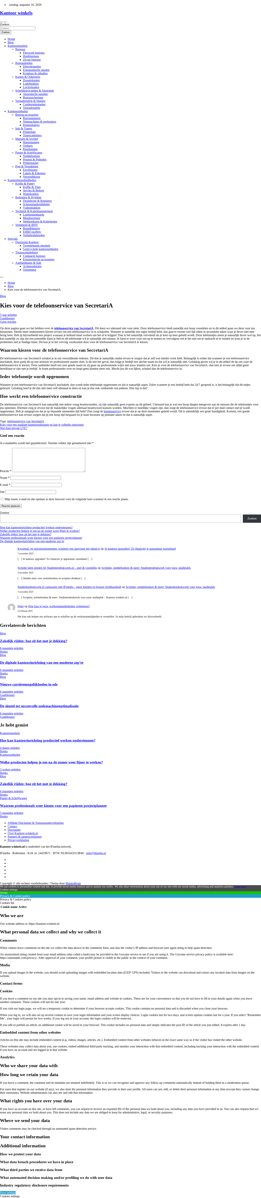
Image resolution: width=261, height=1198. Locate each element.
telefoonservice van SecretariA (25, 421)
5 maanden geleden (11, 813)
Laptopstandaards (33, 214)
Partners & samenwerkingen (25, 836)
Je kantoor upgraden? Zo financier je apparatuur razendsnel (140, 548)
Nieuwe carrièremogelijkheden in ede (29, 684)
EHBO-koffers (32, 231)
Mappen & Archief (26, 138)
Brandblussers (31, 228)
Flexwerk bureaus (34, 52)
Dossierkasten (31, 80)
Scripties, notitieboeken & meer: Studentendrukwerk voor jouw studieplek (146, 567)
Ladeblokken (31, 83)
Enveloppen (30, 169)
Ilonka (4, 651)
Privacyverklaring (18, 840)
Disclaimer (14, 829)
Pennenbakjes (31, 125)
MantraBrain (73, 883)
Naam (5, 477)
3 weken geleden (10, 769)
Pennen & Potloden (34, 159)
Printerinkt (29, 132)
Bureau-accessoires (26, 114)
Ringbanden (30, 149)
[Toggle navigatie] (1, 22)
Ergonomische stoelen (36, 70)
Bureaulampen (32, 118)
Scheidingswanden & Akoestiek (34, 90)
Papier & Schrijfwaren (28, 152)
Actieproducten (32, 266)
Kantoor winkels (16, 12)
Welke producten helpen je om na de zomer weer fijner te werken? (40, 531)
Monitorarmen (31, 218)
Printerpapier (30, 163)
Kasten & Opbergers (27, 76)
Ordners (28, 145)
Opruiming (29, 269)
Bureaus (20, 49)
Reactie (5, 471)
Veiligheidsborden (34, 235)
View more (240, 886)
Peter (21, 606)
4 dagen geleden (10, 747)
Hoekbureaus (31, 56)
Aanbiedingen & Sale (28, 262)
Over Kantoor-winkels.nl (23, 833)
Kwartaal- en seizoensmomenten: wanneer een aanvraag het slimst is (59, 548)
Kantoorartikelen (18, 111)
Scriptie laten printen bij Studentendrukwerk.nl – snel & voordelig (57, 567)
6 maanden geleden (11, 648)
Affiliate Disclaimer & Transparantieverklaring (36, 822)
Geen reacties (8, 321)
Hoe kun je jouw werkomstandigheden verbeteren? (59, 606)
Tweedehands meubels (36, 245)
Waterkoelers (31, 194)
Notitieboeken (31, 156)
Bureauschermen (33, 97)
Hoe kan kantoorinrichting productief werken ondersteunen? (36, 527)
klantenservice (112, 411)
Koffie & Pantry (25, 183)
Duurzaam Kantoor (27, 242)
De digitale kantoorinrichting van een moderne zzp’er (32, 541)
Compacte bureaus (34, 256)
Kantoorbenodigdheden (22, 180)
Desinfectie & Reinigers (37, 200)
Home (11, 39)
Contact (12, 826)
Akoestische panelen (35, 94)
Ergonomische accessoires (38, 259)
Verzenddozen (31, 176)
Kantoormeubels (18, 45)
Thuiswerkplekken (26, 252)
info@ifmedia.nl (96, 853)
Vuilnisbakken (31, 207)
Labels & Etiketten (34, 173)
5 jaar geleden (8, 314)
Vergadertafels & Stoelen (30, 101)
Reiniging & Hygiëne (28, 197)
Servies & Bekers (33, 190)
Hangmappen (31, 142)
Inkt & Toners (23, 128)
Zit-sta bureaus (32, 59)
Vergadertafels (31, 107)
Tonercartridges (32, 135)
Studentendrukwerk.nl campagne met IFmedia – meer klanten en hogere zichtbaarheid (69, 587)
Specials (13, 238)
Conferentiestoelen (34, 104)
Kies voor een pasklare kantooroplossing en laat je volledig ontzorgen (42, 424)
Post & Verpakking (26, 166)
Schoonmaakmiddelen (36, 204)
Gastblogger (7, 318)
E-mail (5, 484)
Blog (11, 42)
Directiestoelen (32, 66)
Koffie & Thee (32, 187)
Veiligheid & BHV (26, 225)
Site (2, 491)
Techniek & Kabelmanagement (34, 211)
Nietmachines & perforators (39, 121)
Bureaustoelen (23, 63)
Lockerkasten (31, 87)
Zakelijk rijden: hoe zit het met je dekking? (25, 534)
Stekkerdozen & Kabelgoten (40, 221)
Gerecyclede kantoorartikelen (40, 249)
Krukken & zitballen (35, 73)
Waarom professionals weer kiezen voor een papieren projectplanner (41, 537)
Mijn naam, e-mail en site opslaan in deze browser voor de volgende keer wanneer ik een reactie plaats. (67, 499)
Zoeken (4, 24)
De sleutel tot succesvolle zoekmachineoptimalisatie (39, 706)
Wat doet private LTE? (13, 428)
